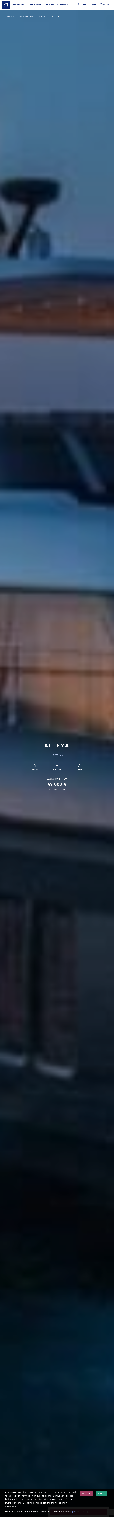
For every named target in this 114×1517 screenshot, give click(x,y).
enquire (105, 4)
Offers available (58, 789)
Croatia (43, 16)
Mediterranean (27, 16)
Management (62, 4)
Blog (94, 4)
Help (85, 4)
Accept (101, 1493)
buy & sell (50, 4)
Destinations (18, 4)
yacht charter (35, 4)
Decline (86, 1493)
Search (11, 16)
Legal (73, 1512)
